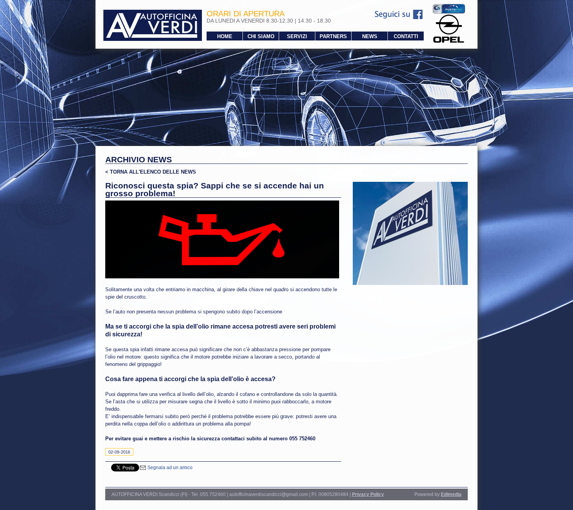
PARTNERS (333, 36)
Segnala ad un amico (169, 467)
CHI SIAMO (261, 36)
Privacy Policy (368, 494)
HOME (224, 36)
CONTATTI (406, 36)
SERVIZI (297, 36)
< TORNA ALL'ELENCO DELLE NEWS (150, 172)
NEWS (369, 36)
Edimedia (451, 494)
